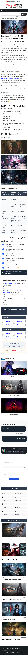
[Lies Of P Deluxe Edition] (14, 609)
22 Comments (23, 637)
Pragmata (17, 78)
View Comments (14, 478)
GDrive (8, 321)
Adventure (5, 557)
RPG (3, 577)
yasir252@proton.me (6, 650)
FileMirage (19, 321)
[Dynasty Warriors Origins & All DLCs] (14, 589)
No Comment (24, 577)
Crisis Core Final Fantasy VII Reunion (11, 579)
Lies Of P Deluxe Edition (8, 619)
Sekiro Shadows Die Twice (9, 540)
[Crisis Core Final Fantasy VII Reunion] (14, 569)
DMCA (7, 652)
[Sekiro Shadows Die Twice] (14, 530)
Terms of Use (19, 652)
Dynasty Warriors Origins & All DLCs (11, 599)
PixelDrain (19, 324)
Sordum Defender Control (11, 283)
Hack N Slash (7, 18)
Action (3, 18)
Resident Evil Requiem (6, 78)
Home (2, 16)
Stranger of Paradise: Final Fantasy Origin (13, 559)
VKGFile (8, 324)
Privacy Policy (12, 652)
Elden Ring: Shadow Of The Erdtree (11, 639)
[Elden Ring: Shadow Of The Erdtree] (14, 629)
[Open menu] (1, 10)
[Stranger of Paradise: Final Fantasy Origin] (14, 549)
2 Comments (24, 557)
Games (11, 18)
